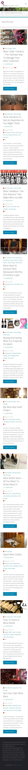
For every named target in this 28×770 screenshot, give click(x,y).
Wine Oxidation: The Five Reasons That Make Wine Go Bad (13, 194)
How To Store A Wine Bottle (11, 621)
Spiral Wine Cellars (12, 554)
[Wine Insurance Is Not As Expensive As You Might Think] (13, 102)
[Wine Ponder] (10, 4)
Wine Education (9, 114)
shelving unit (6, 422)
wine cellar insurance (11, 135)
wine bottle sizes (16, 493)
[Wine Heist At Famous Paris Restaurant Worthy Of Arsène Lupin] (13, 246)
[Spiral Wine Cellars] (13, 540)
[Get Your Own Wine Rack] (13, 676)
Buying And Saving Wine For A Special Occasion (12, 341)
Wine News (6, 260)
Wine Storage (8, 48)
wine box (13, 422)
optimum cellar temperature (12, 563)
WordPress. (19, 765)
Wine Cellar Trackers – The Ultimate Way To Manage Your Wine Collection (13, 56)
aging (6, 632)
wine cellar (13, 206)
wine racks (18, 708)
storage (11, 634)
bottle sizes (8, 493)
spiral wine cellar (7, 566)
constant (18, 632)
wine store (11, 358)
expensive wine (9, 284)
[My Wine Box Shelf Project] (13, 393)
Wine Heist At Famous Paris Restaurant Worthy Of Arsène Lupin (12, 270)
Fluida (13, 765)
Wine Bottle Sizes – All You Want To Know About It (12, 481)
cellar (13, 632)
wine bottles (6, 496)
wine (4, 637)
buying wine (8, 353)
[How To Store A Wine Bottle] (13, 606)
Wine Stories (19, 262)
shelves (18, 419)
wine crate (19, 422)
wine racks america (8, 710)
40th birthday (8, 705)
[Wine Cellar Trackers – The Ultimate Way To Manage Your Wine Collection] (13, 37)
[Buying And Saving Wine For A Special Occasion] (13, 323)
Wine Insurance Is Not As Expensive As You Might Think (13, 120)
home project (11, 419)
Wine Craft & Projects (10, 401)
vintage (5, 355)
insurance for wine (10, 132)
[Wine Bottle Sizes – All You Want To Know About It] (13, 461)
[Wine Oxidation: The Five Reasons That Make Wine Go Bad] (13, 177)
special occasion (16, 353)
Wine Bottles (8, 258)
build (6, 419)
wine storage (12, 209)
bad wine (7, 206)
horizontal (6, 634)
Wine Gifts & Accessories (11, 688)
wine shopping (11, 355)
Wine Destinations (17, 258)
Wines (14, 48)
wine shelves (14, 496)
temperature (17, 634)
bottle (10, 632)
